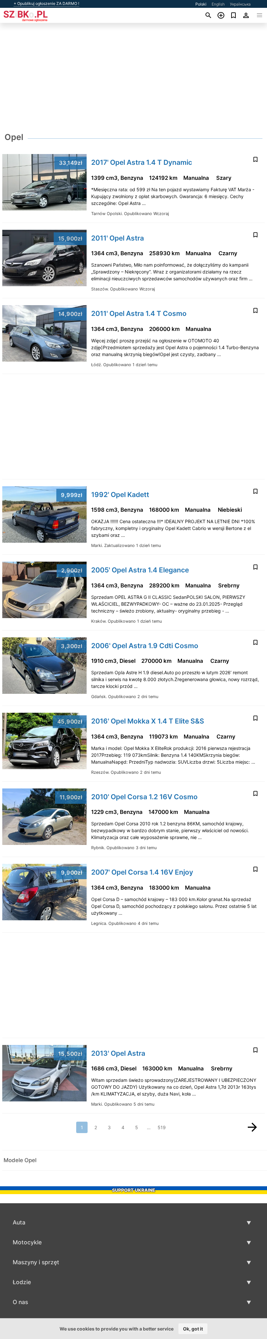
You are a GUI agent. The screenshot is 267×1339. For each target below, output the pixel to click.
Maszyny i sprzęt (36, 1262)
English (218, 4)
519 (162, 1127)
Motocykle (27, 1242)
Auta (19, 1222)
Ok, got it (193, 1328)
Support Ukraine (133, 1190)
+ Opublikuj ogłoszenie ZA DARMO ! (46, 3)
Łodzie (22, 1282)
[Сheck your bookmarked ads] (233, 15)
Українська (240, 4)
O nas (20, 1302)
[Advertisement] (133, 79)
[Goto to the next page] (252, 1127)
